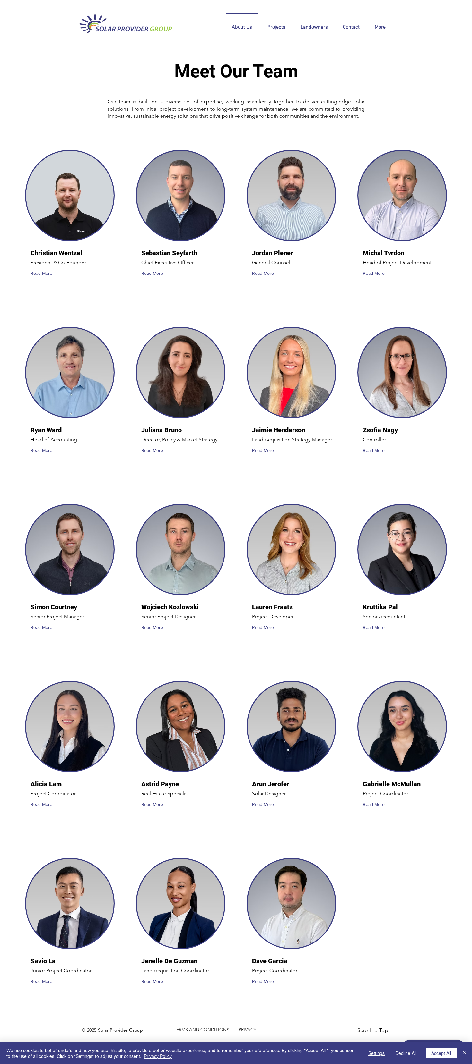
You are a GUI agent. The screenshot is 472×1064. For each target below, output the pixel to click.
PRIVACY (247, 1030)
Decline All (405, 1053)
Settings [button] (376, 1053)
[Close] (464, 1053)
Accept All (441, 1053)
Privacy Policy (158, 1056)
